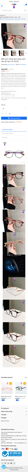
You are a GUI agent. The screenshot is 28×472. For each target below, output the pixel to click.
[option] (6, 53)
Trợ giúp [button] (3, 414)
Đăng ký (11, 1)
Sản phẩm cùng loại (6, 377)
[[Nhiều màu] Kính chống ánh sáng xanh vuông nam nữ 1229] (21, 388)
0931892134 (18, 122)
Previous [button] (1, 53)
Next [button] (26, 53)
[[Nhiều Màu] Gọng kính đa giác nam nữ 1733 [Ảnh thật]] (7, 388)
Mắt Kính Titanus (5, 420)
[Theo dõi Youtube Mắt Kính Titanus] (11, 463)
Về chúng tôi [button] (5, 408)
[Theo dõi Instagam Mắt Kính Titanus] (14, 463)
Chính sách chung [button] (6, 411)
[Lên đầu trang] (25, 465)
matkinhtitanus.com (22, 442)
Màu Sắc (3, 104)
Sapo (17, 469)
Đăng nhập (16, 1)
